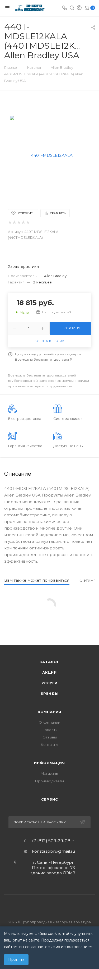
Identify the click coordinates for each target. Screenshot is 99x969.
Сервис (49, 799)
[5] (27, 222)
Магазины (50, 773)
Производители (49, 781)
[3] (18, 222)
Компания (49, 712)
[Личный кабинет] (79, 8)
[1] (9, 222)
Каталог (49, 662)
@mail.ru (66, 851)
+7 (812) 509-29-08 (50, 841)
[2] (14, 222)
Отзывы (50, 737)
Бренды (49, 693)
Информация (49, 763)
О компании (49, 722)
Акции (49, 672)
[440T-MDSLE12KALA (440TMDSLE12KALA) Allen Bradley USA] (49, 155)
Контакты (49, 744)
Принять (16, 959)
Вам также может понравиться (36, 580)
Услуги (49, 683)
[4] (23, 222)
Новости (50, 730)
